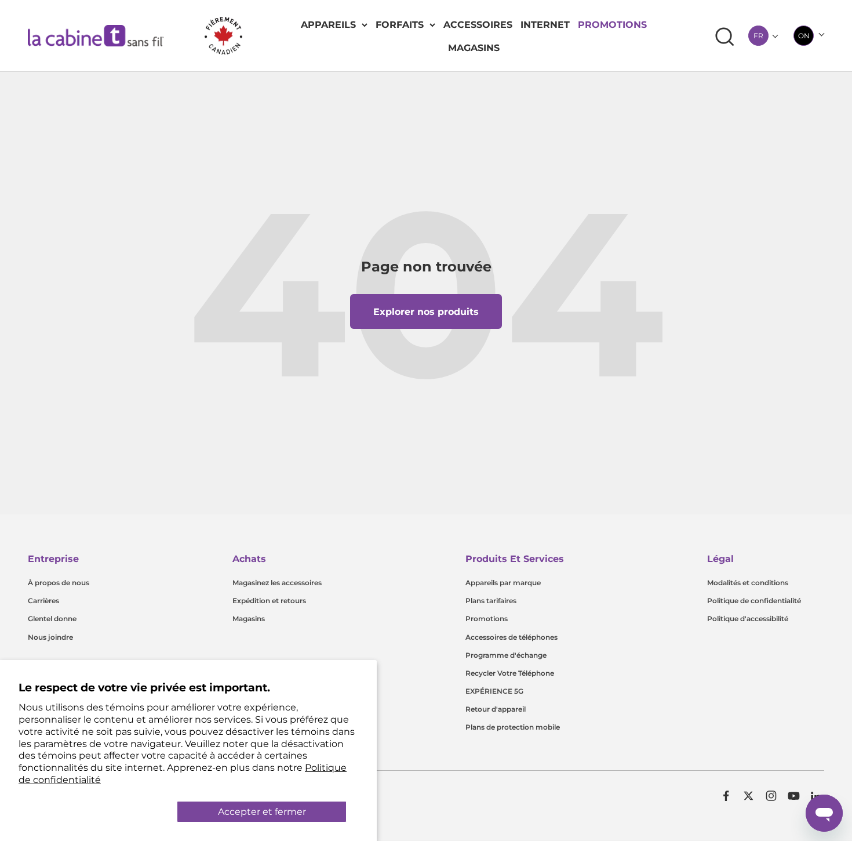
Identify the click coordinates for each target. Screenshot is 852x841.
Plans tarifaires (490, 600)
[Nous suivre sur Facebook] (726, 795)
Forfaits (400, 24)
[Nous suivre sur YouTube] (794, 795)
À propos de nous (58, 582)
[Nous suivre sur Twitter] (748, 795)
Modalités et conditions (747, 582)
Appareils (328, 24)
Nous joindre (50, 637)
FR (758, 35)
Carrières (43, 600)
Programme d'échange (506, 655)
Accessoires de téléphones (511, 637)
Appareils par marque (503, 582)
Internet (545, 24)
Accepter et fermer (262, 811)
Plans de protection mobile (512, 727)
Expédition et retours (269, 600)
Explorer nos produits (426, 311)
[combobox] (758, 36)
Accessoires (477, 24)
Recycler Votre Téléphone (509, 673)
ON (804, 35)
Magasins (474, 47)
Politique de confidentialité (754, 600)
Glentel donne (52, 618)
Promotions (612, 24)
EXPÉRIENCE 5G (494, 691)
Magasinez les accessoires (277, 582)
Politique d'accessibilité (747, 618)
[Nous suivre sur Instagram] (771, 795)
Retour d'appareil (495, 709)
